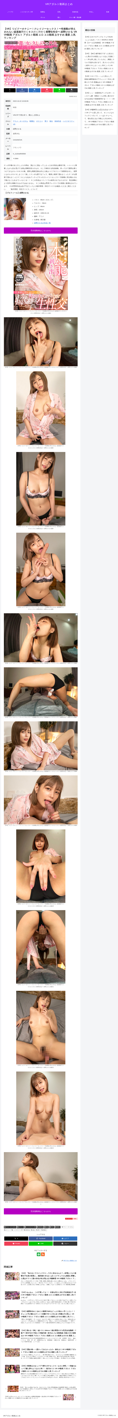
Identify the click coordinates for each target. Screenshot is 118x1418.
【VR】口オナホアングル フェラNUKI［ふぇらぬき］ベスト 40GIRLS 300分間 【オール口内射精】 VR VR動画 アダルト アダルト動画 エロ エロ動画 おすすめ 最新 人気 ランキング (99, 43)
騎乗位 (32, 121)
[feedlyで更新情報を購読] (38, 1254)
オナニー (39, 121)
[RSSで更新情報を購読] (43, 1254)
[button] (72, 90)
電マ (46, 121)
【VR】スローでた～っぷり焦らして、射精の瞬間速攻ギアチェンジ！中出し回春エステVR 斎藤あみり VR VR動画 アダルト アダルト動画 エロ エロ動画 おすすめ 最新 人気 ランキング (99, 82)
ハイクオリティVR (31, 1227)
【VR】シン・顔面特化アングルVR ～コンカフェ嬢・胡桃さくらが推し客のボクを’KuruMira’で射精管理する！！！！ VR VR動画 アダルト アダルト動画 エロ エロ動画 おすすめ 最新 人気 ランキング (99, 99)
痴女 (51, 121)
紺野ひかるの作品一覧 (42, 223)
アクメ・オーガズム (20, 121)
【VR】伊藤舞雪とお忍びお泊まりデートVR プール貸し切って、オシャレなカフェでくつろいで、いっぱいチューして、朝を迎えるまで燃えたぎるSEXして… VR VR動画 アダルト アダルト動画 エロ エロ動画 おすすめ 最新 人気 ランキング (99, 118)
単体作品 (57, 121)
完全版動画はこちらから (41, 230)
